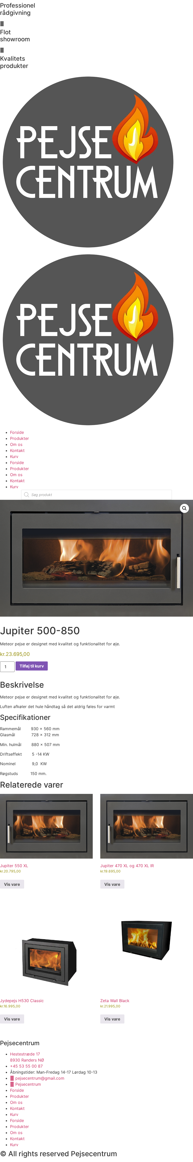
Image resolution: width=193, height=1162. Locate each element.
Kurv (14, 456)
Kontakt (17, 450)
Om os (16, 444)
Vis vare (12, 884)
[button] (184, 508)
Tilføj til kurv (32, 665)
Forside (17, 432)
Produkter (19, 438)
